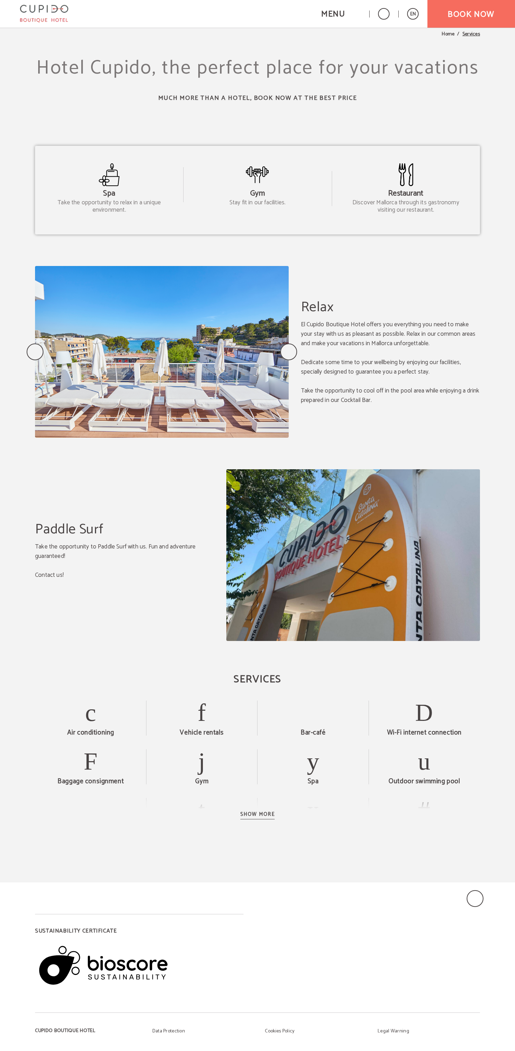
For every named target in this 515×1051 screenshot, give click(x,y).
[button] (341, 14)
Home (448, 34)
